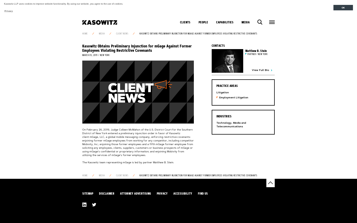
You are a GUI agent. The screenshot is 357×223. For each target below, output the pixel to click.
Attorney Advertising (135, 193)
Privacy (162, 193)
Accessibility (182, 193)
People (203, 22)
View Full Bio (260, 70)
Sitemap (87, 193)
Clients (185, 22)
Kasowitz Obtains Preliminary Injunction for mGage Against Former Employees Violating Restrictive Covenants (198, 33)
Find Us (203, 193)
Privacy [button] (8, 11)
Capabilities (224, 22)
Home (85, 33)
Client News (122, 33)
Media (246, 22)
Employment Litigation (233, 97)
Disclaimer (106, 193)
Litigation (222, 92)
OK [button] (343, 7)
